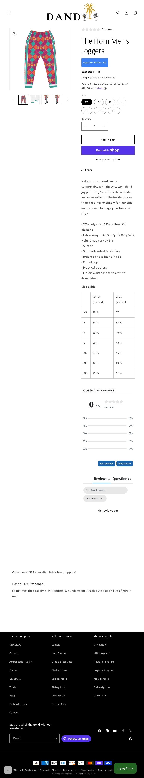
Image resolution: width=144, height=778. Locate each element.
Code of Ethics (18, 704)
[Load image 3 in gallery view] (46, 99)
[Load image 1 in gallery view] (23, 99)
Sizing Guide (59, 687)
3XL (114, 110)
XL (86, 110)
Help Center (59, 653)
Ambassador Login (20, 661)
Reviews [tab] (102, 478)
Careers (14, 712)
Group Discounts (62, 661)
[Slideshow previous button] (11, 622)
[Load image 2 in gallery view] (35, 99)
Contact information (62, 773)
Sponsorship (59, 678)
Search (56, 644)
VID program (101, 653)
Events (13, 670)
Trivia (12, 687)
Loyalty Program (104, 670)
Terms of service (106, 770)
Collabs (14, 653)
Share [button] (88, 169)
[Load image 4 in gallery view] (57, 99)
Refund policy (70, 770)
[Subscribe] (55, 738)
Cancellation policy (85, 773)
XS (86, 102)
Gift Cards (100, 644)
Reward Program (104, 661)
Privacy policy (87, 770)
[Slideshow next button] (133, 622)
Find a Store (59, 670)
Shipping (86, 77)
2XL (100, 110)
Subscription (102, 687)
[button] (8, 13)
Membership (101, 678)
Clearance (100, 695)
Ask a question (106, 463)
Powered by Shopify (50, 770)
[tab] (122, 479)
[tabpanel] (108, 519)
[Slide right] (68, 100)
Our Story (15, 644)
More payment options (108, 159)
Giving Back (59, 704)
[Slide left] (13, 100)
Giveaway (15, 678)
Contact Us (58, 695)
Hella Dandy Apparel (29, 770)
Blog (12, 695)
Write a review (124, 463)
